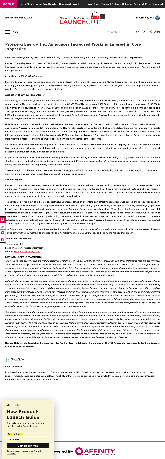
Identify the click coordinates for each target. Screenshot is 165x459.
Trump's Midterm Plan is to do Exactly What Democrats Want (42, 4)
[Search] (137, 32)
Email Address (15, 434)
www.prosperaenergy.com (27, 251)
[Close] (50, 403)
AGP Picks (8, 4)
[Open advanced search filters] (144, 32)
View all (159, 4)
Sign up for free (28, 445)
